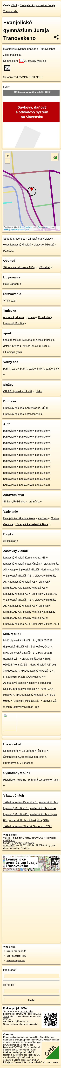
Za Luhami (28, 750)
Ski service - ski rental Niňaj (19, 267)
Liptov (48, 238)
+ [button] (8, 156)
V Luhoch (25, 763)
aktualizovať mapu (21, 838)
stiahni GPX (9, 845)
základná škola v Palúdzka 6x (20, 802)
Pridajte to (8, 1062)
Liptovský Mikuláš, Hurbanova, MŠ (39, 569)
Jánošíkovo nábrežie (32, 756)
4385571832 (9, 840)
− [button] (8, 161)
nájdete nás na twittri (16, 951)
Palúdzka (8, 250)
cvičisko (42, 518)
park (5, 368)
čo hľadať (8, 984)
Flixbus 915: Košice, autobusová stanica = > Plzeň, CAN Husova (28, 688)
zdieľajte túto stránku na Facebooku (20, 1014)
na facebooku (26, 1011)
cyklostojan (9, 540)
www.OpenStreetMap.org (42, 1037)
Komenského (11, 750)
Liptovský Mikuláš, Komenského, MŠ (24, 408)
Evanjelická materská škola (32, 524)
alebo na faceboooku (16, 956)
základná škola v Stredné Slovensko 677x (27, 826)
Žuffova (42, 750)
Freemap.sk (43, 227)
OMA (14, 5)
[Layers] (54, 157)
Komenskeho (13, 60)
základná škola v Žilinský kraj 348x (29, 820)
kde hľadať (9, 970)
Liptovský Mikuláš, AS (18, 575)
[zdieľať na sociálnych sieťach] (56, 37)
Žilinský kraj (35, 238)
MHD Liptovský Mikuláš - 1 (18, 652)
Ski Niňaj (27, 340)
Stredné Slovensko (14, 238)
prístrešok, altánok (13, 317)
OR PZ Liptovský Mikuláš (17, 391)
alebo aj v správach (16, 960)
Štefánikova (10, 756)
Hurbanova (9, 763)
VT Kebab (44, 267)
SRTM (17, 1060)
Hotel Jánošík (11, 284)
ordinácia (34, 501)
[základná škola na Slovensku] (8, 68)
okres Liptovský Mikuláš (17, 244)
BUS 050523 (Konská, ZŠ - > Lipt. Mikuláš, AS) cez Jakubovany (29, 664)
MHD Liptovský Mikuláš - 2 (31, 694)
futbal (6, 340)
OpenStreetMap (26, 227)
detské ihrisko (44, 340)
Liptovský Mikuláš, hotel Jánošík (21, 414)
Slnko (6, 501)
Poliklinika (19, 501)
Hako (39, 391)
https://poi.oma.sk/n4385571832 (16, 229)
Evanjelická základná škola (19, 518)
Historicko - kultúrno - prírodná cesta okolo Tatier (31, 779)
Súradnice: (9, 77)
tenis (16, 340)
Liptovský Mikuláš (44, 244)
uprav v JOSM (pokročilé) (44, 838)
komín (31, 317)
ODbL (40, 1040)
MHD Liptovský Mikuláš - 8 (18, 640)
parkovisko (9, 430)
